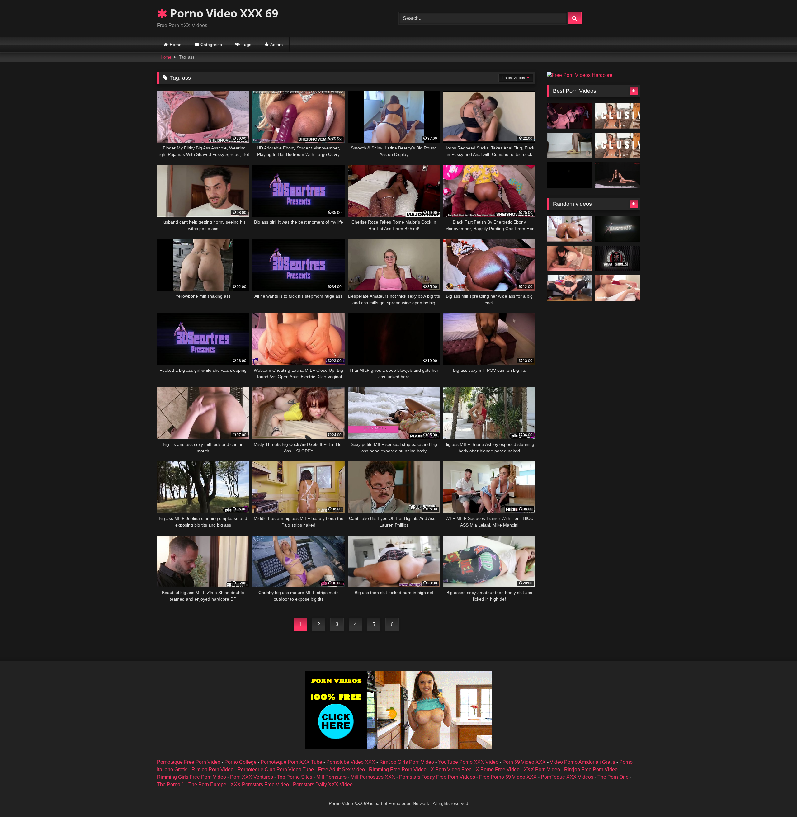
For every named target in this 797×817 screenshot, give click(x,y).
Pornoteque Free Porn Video (188, 762)
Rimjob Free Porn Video (591, 769)
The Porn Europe (207, 784)
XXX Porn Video (542, 769)
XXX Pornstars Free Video (259, 784)
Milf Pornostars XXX (373, 777)
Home (176, 44)
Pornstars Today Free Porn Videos (437, 777)
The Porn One (613, 777)
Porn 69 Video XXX (524, 762)
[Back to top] (778, 798)
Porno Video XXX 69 (222, 13)
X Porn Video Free (451, 769)
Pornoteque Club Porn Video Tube (276, 769)
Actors (276, 44)
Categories (211, 44)
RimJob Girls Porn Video (406, 762)
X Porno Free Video (498, 769)
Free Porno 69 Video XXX (508, 777)
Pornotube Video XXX (350, 762)
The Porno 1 (170, 784)
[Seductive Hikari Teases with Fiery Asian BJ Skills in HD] (617, 116)
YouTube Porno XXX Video (468, 762)
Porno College (240, 762)
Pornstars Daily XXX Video (323, 784)
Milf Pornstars (331, 777)
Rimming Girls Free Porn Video (191, 777)
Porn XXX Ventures (251, 777)
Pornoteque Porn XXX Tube (291, 762)
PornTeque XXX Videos (567, 777)
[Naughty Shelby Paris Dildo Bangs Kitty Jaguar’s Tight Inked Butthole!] (617, 258)
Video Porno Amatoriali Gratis (582, 762)
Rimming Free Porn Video (398, 769)
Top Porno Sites (294, 777)
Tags (246, 44)
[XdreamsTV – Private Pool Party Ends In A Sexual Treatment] (617, 229)
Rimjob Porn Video (212, 769)
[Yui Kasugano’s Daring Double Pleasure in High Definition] (617, 145)
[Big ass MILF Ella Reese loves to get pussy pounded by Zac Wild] (569, 229)
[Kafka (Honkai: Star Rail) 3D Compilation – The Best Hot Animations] (569, 116)
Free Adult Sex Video (341, 769)
